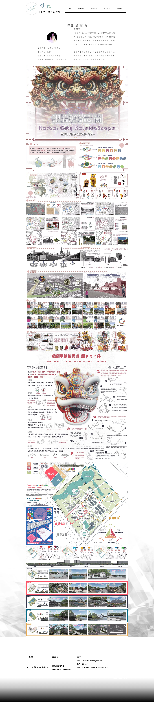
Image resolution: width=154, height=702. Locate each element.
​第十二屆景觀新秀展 (49, 12)
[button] (81, 8)
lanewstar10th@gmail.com (92, 660)
